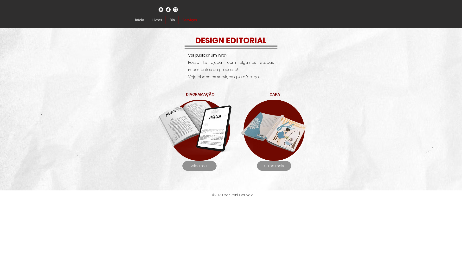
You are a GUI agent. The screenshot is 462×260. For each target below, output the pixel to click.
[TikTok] (168, 9)
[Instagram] (175, 9)
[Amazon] (161, 9)
